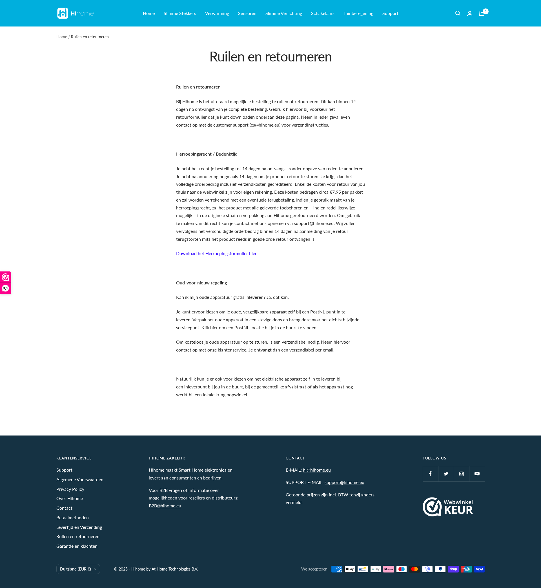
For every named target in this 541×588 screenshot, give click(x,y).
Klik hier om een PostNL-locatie (232, 327)
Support (390, 13)
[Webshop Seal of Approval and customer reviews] (448, 506)
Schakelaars (322, 13)
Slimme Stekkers (180, 13)
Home (149, 13)
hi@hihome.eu (317, 469)
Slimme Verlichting (283, 13)
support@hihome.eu (344, 482)
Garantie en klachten (76, 546)
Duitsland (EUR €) (75, 569)
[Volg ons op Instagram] (461, 473)
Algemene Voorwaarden (79, 479)
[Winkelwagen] (482, 13)
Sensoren (247, 13)
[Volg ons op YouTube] (477, 473)
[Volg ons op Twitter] (446, 473)
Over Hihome (69, 498)
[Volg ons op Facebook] (430, 473)
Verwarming (217, 13)
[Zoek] (457, 13)
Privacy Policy (70, 489)
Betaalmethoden (72, 517)
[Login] (469, 13)
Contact (64, 507)
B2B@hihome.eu (165, 505)
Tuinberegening (358, 13)
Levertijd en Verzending (79, 527)
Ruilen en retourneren (77, 536)
